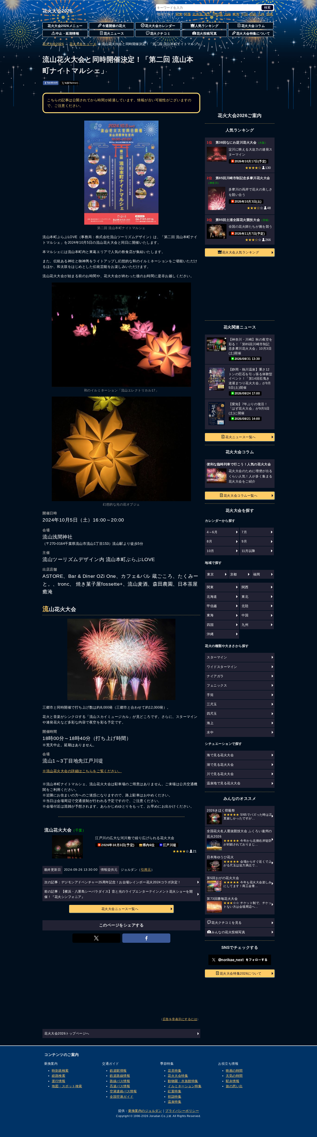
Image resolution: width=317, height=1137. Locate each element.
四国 (252, 14)
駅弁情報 (232, 1081)
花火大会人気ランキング (240, 252)
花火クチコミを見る (226, 922)
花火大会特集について (253, 33)
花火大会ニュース (82, 44)
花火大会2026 (57, 10)
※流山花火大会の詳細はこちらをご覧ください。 (82, 771)
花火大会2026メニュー (65, 26)
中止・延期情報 (67, 33)
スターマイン (217, 657)
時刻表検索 (60, 1070)
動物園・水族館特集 (183, 1081)
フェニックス (217, 685)
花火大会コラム (253, 26)
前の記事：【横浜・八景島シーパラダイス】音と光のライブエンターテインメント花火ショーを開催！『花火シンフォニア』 (118, 894)
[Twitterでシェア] (96, 938)
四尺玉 (212, 713)
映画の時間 (234, 1070)
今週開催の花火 (114, 26)
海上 (210, 723)
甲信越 (218, 14)
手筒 (210, 695)
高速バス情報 (120, 1086)
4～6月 (212, 532)
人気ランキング (207, 26)
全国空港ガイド (121, 1096)
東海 (236, 14)
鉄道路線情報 (120, 1076)
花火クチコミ (160, 33)
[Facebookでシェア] (146, 938)
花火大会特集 (178, 1076)
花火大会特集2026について (240, 973)
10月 (210, 551)
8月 (209, 541)
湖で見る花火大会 (220, 764)
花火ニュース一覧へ (240, 437)
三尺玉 (212, 704)
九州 (261, 14)
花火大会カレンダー (160, 26)
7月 (244, 532)
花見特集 (174, 1070)
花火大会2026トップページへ (66, 1033)
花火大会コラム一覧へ (240, 495)
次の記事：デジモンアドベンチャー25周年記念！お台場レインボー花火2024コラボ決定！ (112, 882)
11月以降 (248, 551)
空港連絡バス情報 (123, 1091)
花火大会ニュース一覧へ (120, 909)
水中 (210, 732)
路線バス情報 (120, 1081)
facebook (52, 83)
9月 (244, 541)
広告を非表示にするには (180, 1019)
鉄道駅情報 (118, 1070)
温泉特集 (174, 1102)
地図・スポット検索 (67, 1086)
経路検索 (58, 1076)
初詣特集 (174, 1096)
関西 (187, 14)
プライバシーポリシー (182, 1111)
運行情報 (58, 1081)
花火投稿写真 (207, 33)
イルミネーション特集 (184, 1086)
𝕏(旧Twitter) (71, 83)
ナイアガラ (215, 676)
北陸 (227, 14)
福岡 (256, 574)
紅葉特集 (174, 1091)
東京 (210, 574)
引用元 (146, 869)
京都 (233, 574)
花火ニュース (114, 33)
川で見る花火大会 (220, 774)
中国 (244, 14)
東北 (207, 14)
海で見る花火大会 (220, 755)
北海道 (197, 14)
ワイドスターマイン (222, 667)
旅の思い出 (234, 1086)
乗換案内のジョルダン (145, 1111)
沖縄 (269, 14)
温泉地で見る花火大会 (223, 783)
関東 (179, 14)
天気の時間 (234, 1076)
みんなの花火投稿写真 (228, 932)
